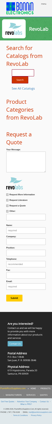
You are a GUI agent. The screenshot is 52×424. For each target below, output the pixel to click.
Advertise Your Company (27, 402)
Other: (12, 211)
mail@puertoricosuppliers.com (40, 412)
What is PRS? (26, 404)
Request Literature (18, 200)
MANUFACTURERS (14, 395)
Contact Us (15, 343)
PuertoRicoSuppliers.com (13, 388)
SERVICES (30, 395)
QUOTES (44, 395)
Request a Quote (17, 206)
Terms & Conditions (20, 415)
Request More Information (22, 194)
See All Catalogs (23, 88)
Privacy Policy (36, 415)
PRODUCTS (45, 388)
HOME (33, 388)
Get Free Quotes (7, 402)
